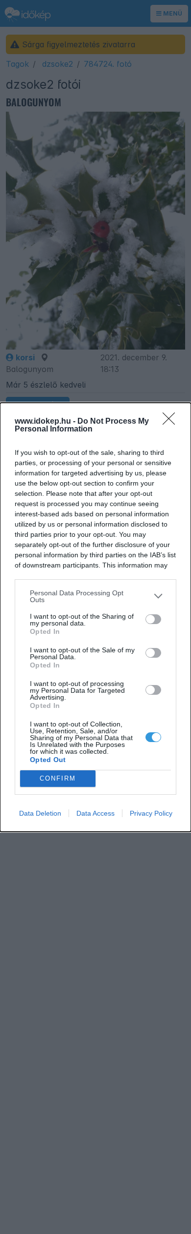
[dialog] (95, 617)
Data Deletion (40, 813)
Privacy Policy (151, 813)
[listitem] (95, 596)
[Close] (172, 421)
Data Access (95, 813)
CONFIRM (58, 778)
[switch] (153, 619)
